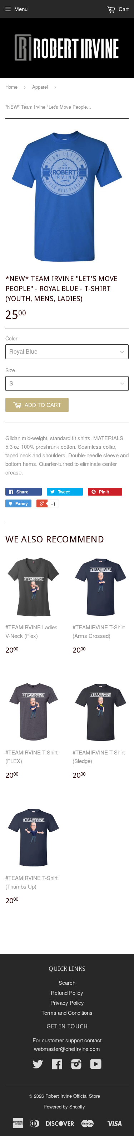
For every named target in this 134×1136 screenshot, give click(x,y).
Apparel (40, 86)
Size (10, 370)
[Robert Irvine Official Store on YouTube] (95, 1066)
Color (11, 338)
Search (67, 982)
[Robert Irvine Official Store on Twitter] (38, 1066)
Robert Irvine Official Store (72, 1095)
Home (11, 86)
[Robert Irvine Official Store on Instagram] (76, 1066)
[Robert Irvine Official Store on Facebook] (57, 1066)
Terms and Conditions (67, 1012)
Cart (123, 9)
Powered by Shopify (64, 1106)
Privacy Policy (67, 1002)
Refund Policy (67, 992)
